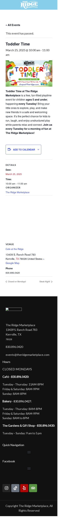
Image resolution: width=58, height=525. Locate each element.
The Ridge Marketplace (17, 192)
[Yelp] (24, 488)
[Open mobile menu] (4, 5)
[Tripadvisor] (33, 488)
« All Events (13, 25)
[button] (29, 452)
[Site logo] (29, 4)
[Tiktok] (15, 488)
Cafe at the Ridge (15, 249)
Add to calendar (24, 149)
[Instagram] (6, 488)
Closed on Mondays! (16, 281)
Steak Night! (45, 281)
